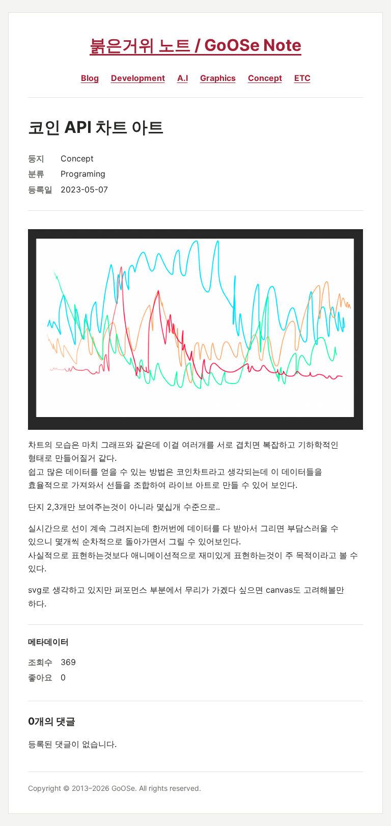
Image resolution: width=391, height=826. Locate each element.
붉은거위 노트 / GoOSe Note (195, 45)
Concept (265, 78)
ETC (302, 78)
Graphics (218, 78)
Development (138, 78)
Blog (90, 78)
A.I (182, 78)
